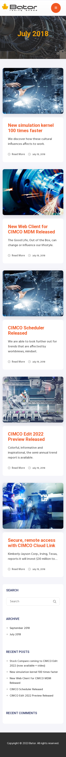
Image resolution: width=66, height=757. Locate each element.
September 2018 (20, 628)
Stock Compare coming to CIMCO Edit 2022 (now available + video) (34, 663)
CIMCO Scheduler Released (26, 330)
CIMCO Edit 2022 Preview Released (26, 436)
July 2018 (15, 634)
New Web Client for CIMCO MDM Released (31, 229)
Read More (18, 154)
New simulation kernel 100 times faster (31, 128)
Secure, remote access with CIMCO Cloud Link (31, 543)
